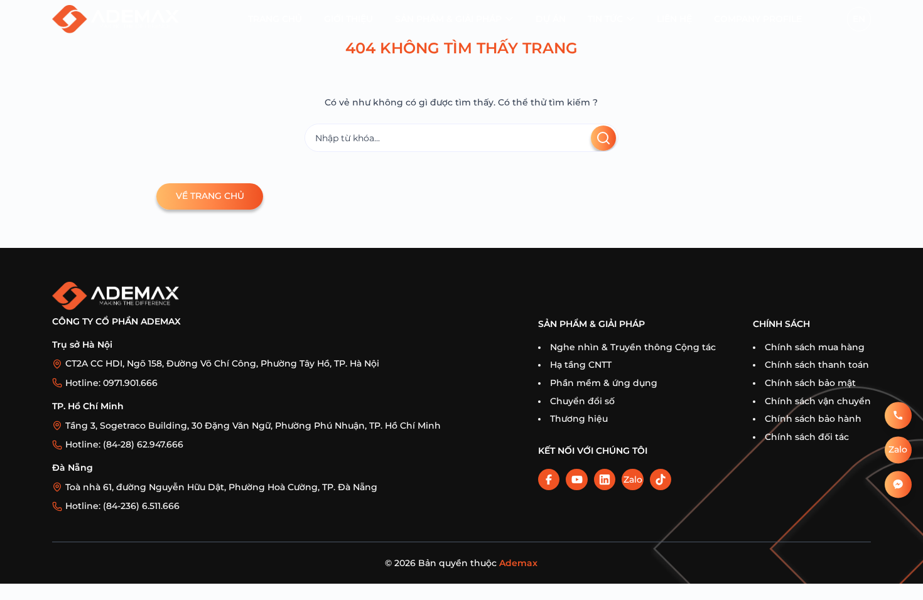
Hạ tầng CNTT (581, 365)
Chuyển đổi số (582, 401)
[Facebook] (548, 479)
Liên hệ (674, 19)
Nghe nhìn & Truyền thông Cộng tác (633, 347)
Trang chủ (275, 19)
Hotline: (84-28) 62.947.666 (124, 444)
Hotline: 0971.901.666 (111, 383)
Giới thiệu (348, 19)
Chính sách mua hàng (815, 347)
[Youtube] (576, 479)
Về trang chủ (210, 196)
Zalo (632, 479)
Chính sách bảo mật (810, 383)
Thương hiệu (579, 419)
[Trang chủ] (115, 19)
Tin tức (605, 19)
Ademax (518, 563)
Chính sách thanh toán (817, 365)
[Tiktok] (660, 479)
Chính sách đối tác (807, 437)
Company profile (758, 19)
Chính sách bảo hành (813, 419)
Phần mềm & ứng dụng (603, 383)
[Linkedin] (604, 479)
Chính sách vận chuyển (818, 401)
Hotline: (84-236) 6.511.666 (122, 506)
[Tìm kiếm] (603, 138)
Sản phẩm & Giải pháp (448, 19)
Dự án (551, 19)
